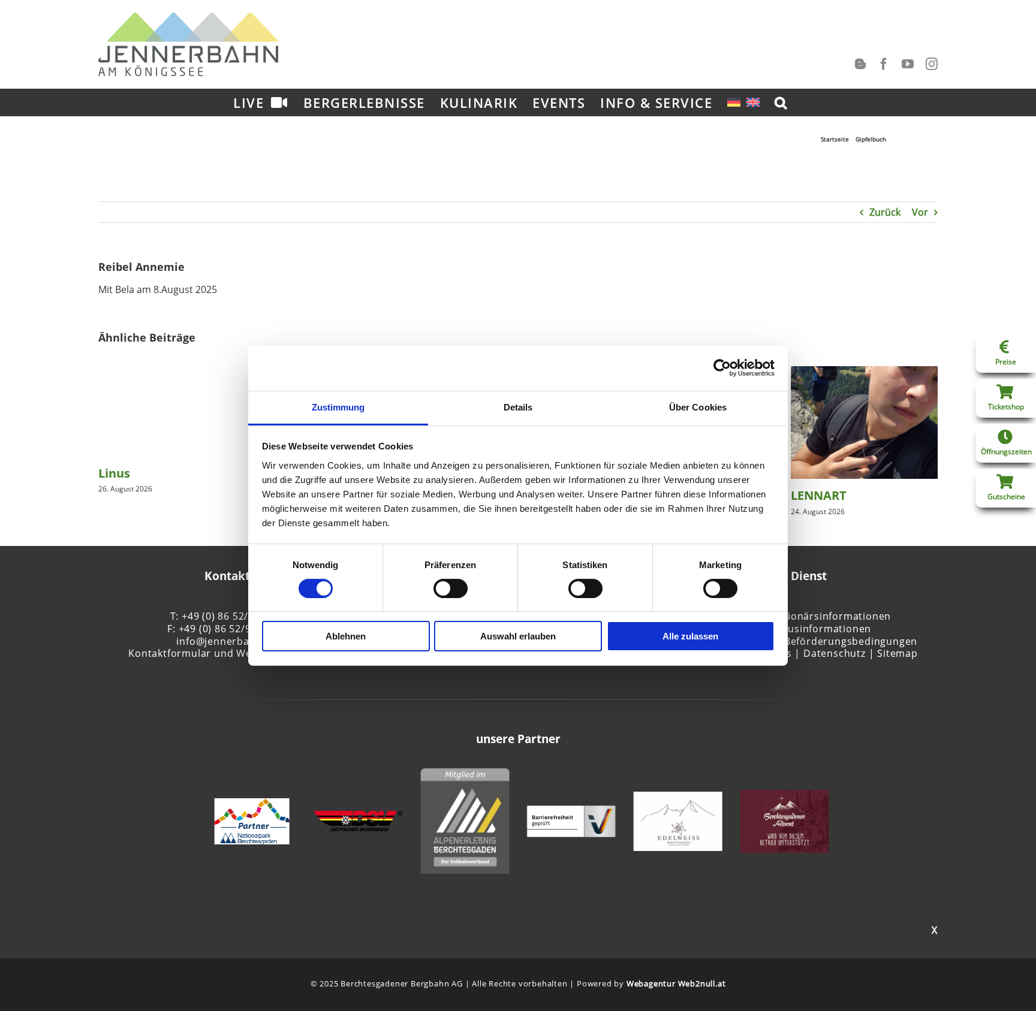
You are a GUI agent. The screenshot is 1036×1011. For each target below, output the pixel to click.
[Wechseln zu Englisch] (753, 102)
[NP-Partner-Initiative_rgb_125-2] (251, 804)
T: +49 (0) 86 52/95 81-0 (227, 616)
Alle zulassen (690, 636)
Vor (920, 212)
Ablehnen (346, 636)
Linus (114, 473)
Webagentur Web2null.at (676, 983)
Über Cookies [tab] (698, 407)
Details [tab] (518, 407)
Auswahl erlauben (518, 636)
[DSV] (358, 817)
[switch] (450, 588)
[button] (781, 102)
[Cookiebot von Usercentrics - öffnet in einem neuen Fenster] (722, 368)
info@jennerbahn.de (226, 641)
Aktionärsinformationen (832, 616)
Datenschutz (834, 653)
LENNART (819, 495)
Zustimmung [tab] (338, 407)
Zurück (885, 212)
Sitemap (897, 653)
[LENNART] (864, 372)
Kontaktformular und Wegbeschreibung (227, 653)
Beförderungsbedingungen (850, 641)
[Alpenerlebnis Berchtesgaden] (464, 774)
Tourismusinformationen (809, 628)
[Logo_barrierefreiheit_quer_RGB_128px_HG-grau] (571, 812)
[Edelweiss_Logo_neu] (678, 798)
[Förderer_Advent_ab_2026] (784, 796)
